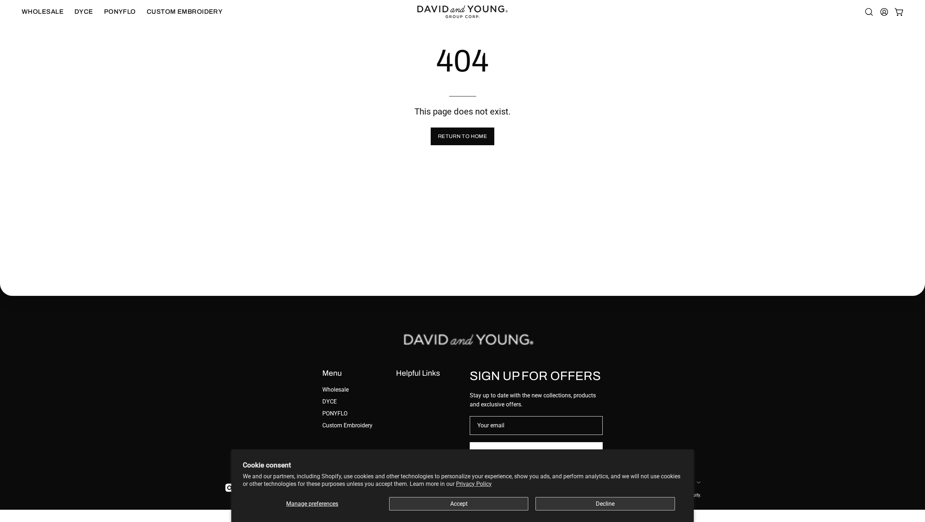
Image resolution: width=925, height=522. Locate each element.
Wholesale (335, 389)
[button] (869, 12)
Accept (459, 503)
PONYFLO (335, 413)
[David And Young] (462, 11)
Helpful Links (418, 373)
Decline (605, 503)
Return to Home (462, 136)
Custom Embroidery (347, 425)
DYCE (329, 401)
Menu (332, 373)
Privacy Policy (474, 483)
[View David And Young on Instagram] (228, 487)
